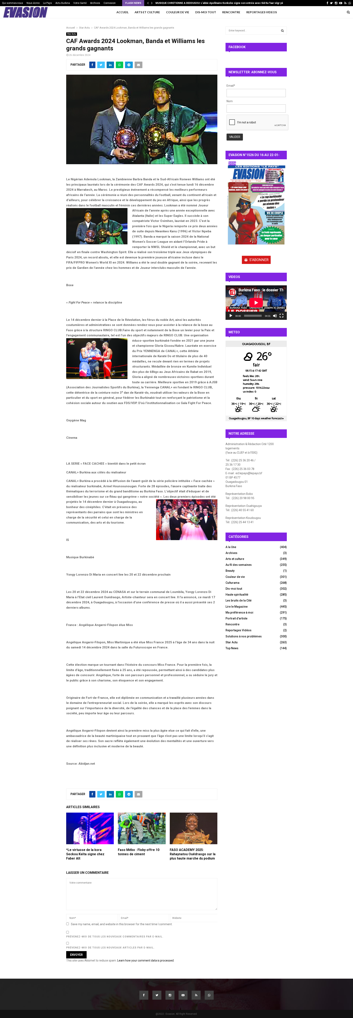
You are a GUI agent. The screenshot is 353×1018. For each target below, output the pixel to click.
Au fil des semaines (239, 564)
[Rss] (196, 995)
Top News (232, 648)
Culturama (232, 582)
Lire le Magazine (237, 606)
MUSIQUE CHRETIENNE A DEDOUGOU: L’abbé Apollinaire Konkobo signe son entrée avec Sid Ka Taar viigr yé (219, 3)
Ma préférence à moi (239, 612)
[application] (256, 302)
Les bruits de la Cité (238, 600)
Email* (231, 85)
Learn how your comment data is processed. (145, 960)
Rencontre (232, 624)
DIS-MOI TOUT (205, 12)
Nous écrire (33, 3)
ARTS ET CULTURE (147, 12)
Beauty (230, 570)
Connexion (110, 3)
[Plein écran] (281, 316)
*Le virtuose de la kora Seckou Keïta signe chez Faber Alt (85, 854)
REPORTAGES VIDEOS (261, 12)
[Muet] (275, 316)
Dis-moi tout (234, 588)
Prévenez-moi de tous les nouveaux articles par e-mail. (110, 947)
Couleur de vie (235, 576)
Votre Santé (80, 3)
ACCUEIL (122, 12)
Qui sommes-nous (12, 3)
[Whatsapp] (209, 995)
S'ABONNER (259, 260)
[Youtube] (183, 995)
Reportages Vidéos (238, 630)
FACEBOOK (237, 47)
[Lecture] (231, 316)
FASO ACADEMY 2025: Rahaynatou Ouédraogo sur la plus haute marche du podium (193, 854)
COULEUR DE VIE (177, 12)
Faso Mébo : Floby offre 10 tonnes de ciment (138, 852)
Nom (230, 101)
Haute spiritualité (237, 594)
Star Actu (71, 34)
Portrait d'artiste (236, 618)
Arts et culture (235, 559)
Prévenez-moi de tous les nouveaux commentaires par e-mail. (114, 936)
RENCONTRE (231, 12)
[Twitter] (156, 995)
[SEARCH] (282, 31)
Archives (95, 3)
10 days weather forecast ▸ (256, 418)
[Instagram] (169, 995)
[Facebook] (143, 995)
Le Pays (47, 3)
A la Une (231, 547)
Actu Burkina (62, 3)
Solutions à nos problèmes (244, 636)
